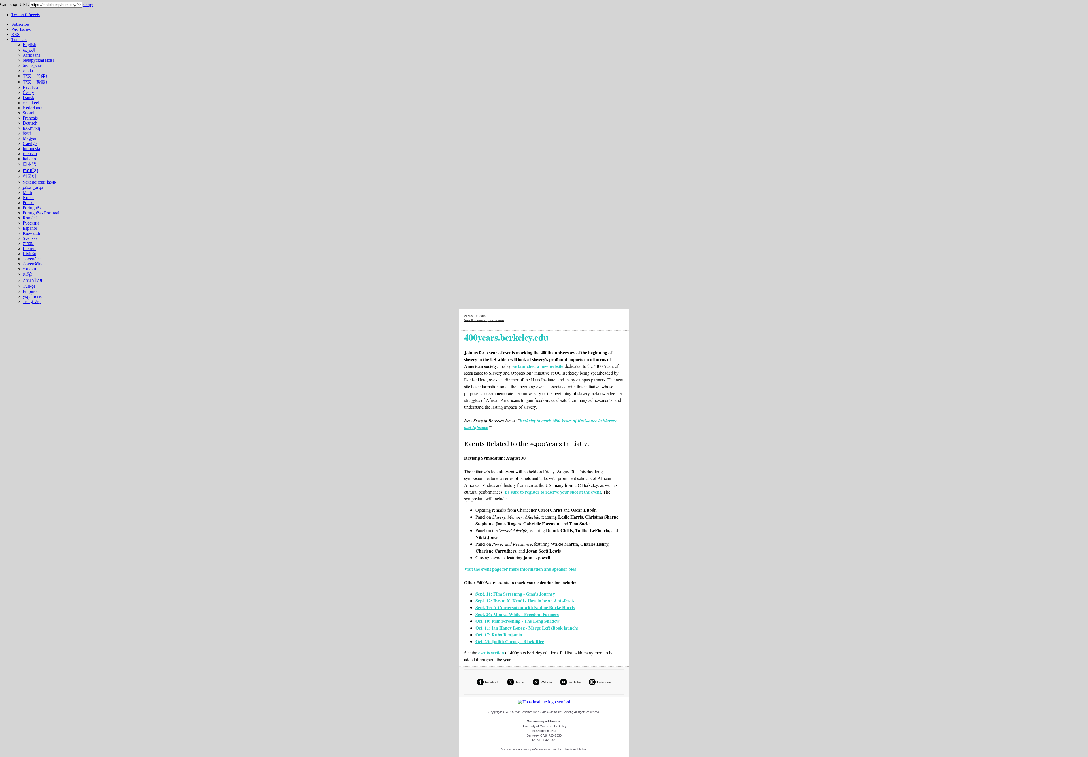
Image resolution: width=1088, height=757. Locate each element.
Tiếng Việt (32, 301)
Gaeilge (30, 143)
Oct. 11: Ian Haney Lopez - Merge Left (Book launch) (526, 627)
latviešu (29, 253)
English (29, 44)
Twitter (25, 14)
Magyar (30, 138)
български (32, 65)
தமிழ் (27, 274)
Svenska (30, 238)
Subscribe (20, 24)
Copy (88, 4)
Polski (28, 202)
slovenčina (32, 258)
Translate (19, 39)
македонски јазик (39, 182)
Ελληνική (31, 128)
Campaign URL (14, 4)
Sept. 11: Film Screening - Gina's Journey (515, 593)
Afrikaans (31, 55)
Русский (31, 223)
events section (491, 652)
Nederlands (33, 107)
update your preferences (530, 749)
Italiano (29, 158)
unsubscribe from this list (569, 749)
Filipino (30, 291)
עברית (28, 243)
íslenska (30, 153)
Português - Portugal (41, 212)
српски (29, 268)
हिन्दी (27, 133)
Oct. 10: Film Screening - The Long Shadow (517, 621)
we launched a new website (537, 366)
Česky (28, 92)
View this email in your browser (484, 320)
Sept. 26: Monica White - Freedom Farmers (517, 614)
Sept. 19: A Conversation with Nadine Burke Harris (525, 607)
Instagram (604, 682)
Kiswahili (31, 233)
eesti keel (31, 102)
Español (30, 228)
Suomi (28, 112)
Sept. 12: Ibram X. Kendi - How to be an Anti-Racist (525, 600)
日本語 (29, 164)
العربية (29, 50)
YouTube (574, 682)
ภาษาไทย (32, 280)
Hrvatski (30, 87)
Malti (27, 192)
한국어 (29, 176)
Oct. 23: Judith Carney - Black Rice (509, 641)
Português (32, 207)
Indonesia (31, 148)
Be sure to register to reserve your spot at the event (553, 492)
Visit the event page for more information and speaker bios (520, 569)
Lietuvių (30, 248)
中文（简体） (36, 75)
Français (30, 118)
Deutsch (30, 123)
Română (30, 218)
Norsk (28, 197)
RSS (15, 34)
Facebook (492, 682)
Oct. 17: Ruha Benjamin (498, 634)
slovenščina (33, 263)
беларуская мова (38, 60)
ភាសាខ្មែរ (30, 170)
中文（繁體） (36, 81)
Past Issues (21, 29)
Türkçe (29, 286)
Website (546, 682)
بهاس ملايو (33, 187)
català (28, 70)
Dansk (28, 97)
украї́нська (33, 296)
